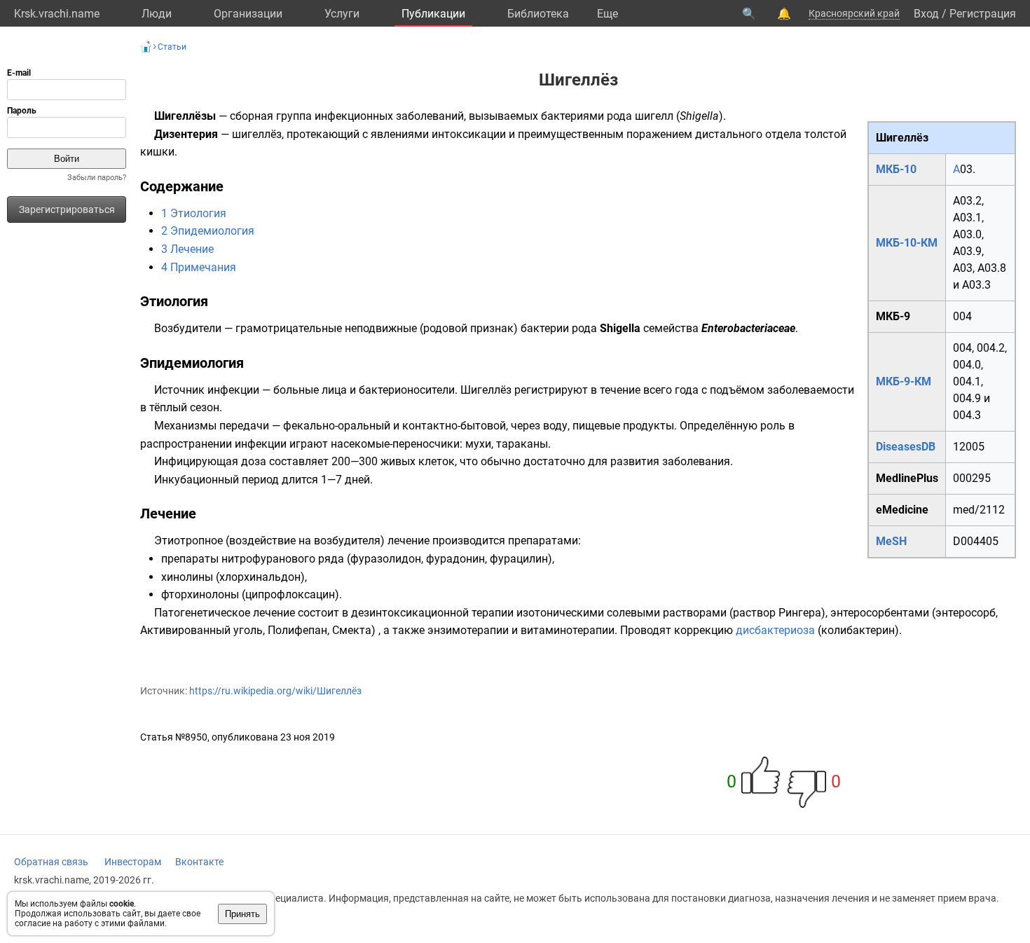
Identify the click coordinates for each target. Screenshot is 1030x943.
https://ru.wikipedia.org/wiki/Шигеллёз (275, 690)
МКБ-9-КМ (903, 381)
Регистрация (982, 13)
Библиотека (538, 13)
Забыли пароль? (96, 177)
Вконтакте (199, 861)
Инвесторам (132, 861)
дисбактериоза (775, 630)
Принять (242, 914)
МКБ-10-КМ (907, 242)
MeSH (891, 541)
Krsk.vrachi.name (56, 13)
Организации (248, 13)
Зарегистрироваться (67, 209)
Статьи (172, 47)
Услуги (341, 13)
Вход (926, 13)
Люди (157, 13)
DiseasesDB (905, 446)
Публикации (433, 13)
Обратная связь (51, 861)
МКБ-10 (896, 169)
